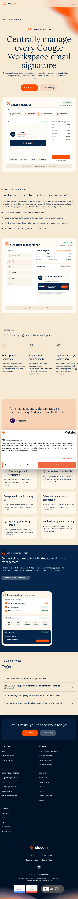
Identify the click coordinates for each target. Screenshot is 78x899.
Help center (5, 813)
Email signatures (7, 791)
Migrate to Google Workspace (48, 751)
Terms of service (32, 860)
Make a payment (7, 831)
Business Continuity (8, 760)
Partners (41, 791)
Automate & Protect (43, 204)
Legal (32, 855)
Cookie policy (47, 860)
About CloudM (43, 778)
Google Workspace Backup (10, 778)
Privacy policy (47, 855)
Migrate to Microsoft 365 (47, 756)
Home (3, 19)
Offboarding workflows (9, 787)
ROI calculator (6, 827)
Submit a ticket (6, 818)
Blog (3, 822)
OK (57, 465)
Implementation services (9, 796)
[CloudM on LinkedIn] (39, 867)
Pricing (41, 787)
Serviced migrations (45, 765)
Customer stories (44, 782)
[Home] (9, 3)
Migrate (4, 751)
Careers (41, 800)
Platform (10, 19)
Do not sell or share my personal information (20, 465)
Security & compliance (46, 796)
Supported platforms (45, 760)
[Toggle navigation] (74, 3)
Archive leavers (6, 782)
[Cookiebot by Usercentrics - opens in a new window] (67, 432)
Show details (67, 458)
